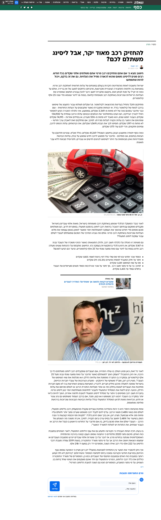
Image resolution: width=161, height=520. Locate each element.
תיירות (66, 2)
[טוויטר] (24, 7)
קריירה (92, 8)
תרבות (104, 2)
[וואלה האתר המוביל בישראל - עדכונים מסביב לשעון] (138, 2)
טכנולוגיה (56, 2)
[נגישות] (3, 2)
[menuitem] (128, 2)
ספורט (121, 2)
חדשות (129, 2)
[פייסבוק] (21, 7)
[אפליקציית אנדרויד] (31, 7)
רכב (141, 467)
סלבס (96, 2)
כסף (89, 2)
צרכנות (121, 8)
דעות (115, 8)
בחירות (112, 2)
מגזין (109, 8)
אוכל (82, 2)
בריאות (74, 2)
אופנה (47, 2)
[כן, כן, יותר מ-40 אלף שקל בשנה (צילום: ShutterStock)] (95, 183)
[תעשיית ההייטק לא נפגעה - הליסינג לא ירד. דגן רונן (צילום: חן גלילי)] (95, 331)
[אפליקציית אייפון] (28, 7)
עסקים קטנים (101, 8)
